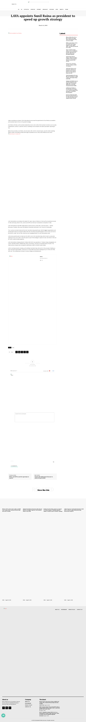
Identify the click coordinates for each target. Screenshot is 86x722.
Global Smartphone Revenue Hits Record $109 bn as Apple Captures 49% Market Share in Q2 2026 (72, 77)
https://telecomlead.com (43, 258)
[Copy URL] (16, 352)
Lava (13, 347)
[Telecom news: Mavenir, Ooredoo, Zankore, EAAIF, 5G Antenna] (62, 65)
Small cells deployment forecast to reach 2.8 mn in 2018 (44, 477)
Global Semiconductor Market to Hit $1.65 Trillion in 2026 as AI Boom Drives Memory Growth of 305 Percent (71, 59)
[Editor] (24, 299)
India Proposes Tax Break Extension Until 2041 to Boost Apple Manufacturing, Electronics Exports (74, 510)
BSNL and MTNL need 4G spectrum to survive (19, 477)
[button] (14, 4)
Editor (41, 256)
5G (39, 710)
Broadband (41, 715)
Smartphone (41, 705)
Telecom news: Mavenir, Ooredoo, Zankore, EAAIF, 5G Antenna (71, 65)
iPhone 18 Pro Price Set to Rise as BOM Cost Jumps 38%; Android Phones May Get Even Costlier (71, 39)
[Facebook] (40, 260)
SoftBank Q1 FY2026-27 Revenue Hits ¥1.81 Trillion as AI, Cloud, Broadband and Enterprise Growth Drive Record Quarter (72, 90)
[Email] (27, 352)
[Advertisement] (69, 108)
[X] (22, 352)
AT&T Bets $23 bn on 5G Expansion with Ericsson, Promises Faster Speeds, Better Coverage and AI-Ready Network (71, 71)
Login (53, 370)
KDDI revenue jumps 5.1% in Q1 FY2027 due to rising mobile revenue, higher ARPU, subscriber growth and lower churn (72, 45)
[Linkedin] (19, 352)
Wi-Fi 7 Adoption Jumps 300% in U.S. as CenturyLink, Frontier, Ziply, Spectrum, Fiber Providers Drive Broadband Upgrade (71, 52)
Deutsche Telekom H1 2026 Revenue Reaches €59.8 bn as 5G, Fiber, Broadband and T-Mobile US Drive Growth (72, 96)
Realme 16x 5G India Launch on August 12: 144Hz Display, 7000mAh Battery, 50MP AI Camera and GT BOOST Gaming (53, 510)
